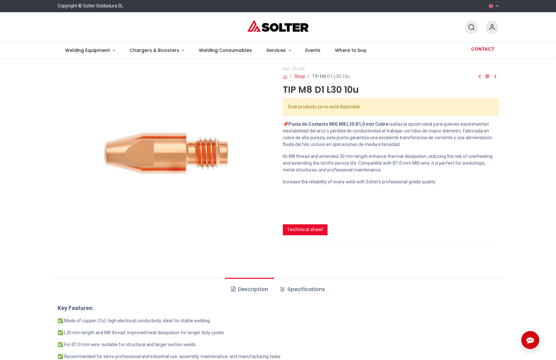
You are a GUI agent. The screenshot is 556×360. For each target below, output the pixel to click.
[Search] (471, 27)
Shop (299, 76)
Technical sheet (305, 229)
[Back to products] (487, 76)
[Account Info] (492, 27)
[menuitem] (90, 50)
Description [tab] (252, 289)
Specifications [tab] (305, 289)
